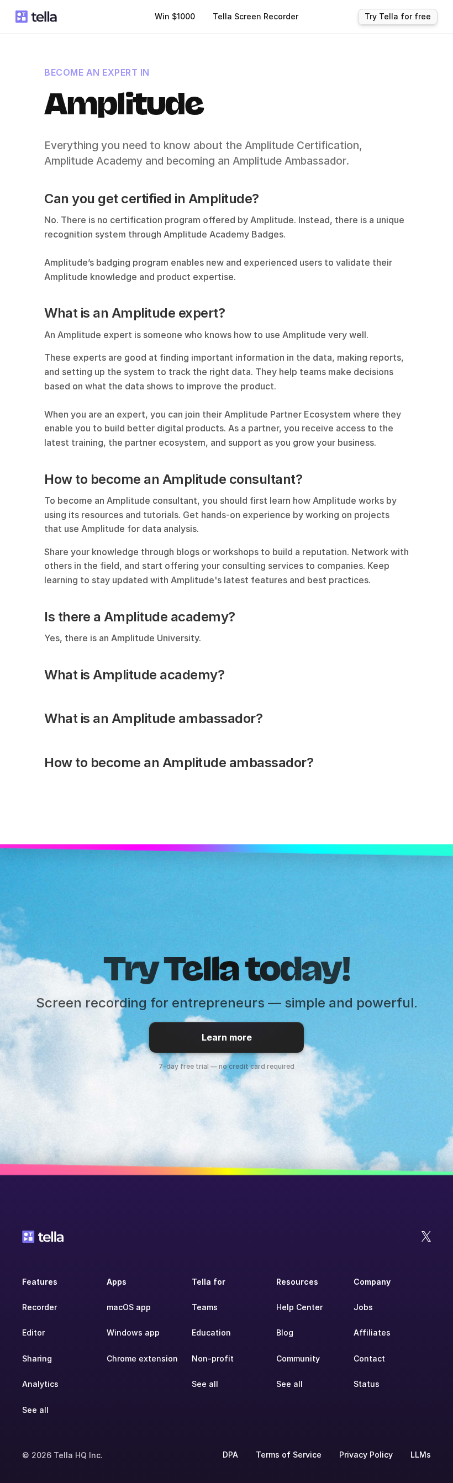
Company (372, 1281)
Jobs (363, 1307)
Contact (369, 1358)
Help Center (299, 1307)
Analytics (40, 1384)
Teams (205, 1307)
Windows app (133, 1332)
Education (211, 1332)
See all (35, 1410)
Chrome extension (142, 1358)
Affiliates (372, 1332)
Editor (33, 1332)
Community (298, 1358)
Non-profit (213, 1358)
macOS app (129, 1307)
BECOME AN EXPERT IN (97, 72)
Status (367, 1384)
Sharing (37, 1358)
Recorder (39, 1307)
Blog (284, 1332)
